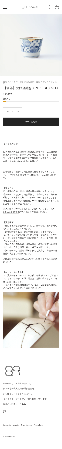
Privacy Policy (38, 425)
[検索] (49, 7)
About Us (16, 425)
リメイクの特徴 (10, 144)
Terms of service (26, 425)
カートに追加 (31, 121)
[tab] (12, 144)
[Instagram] (4, 411)
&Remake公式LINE (11, 212)
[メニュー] (5, 7)
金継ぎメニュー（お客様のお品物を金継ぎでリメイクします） (30, 83)
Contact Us (7, 425)
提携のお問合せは (14, 404)
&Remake (11, 436)
